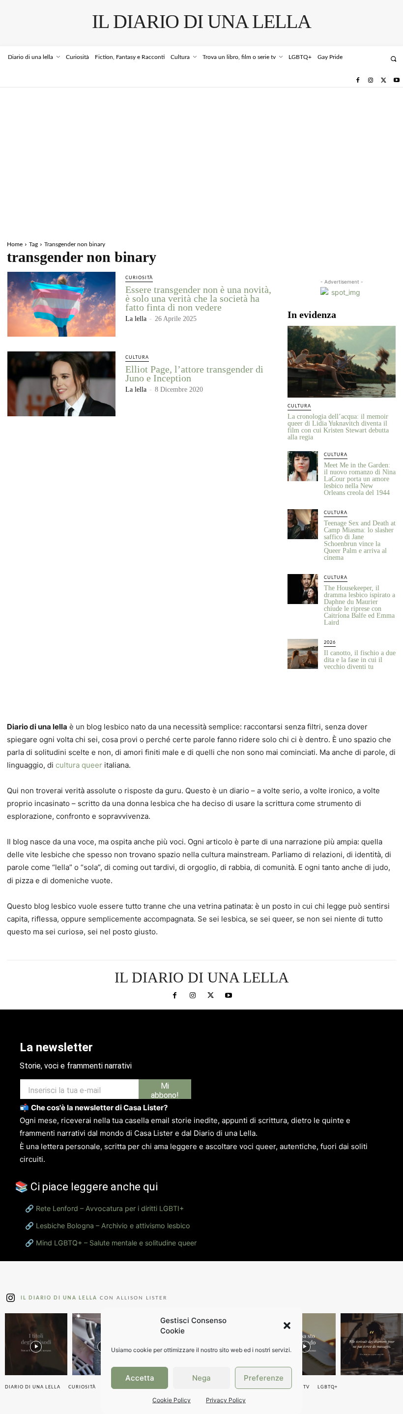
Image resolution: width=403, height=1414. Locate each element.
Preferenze (264, 1378)
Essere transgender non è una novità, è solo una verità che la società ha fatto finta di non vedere (198, 298)
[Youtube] (396, 80)
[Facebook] (357, 80)
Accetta (139, 1378)
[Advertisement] (201, 161)
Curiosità (139, 278)
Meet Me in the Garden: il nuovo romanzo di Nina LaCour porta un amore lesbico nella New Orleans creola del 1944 (360, 479)
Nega (201, 1378)
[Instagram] (370, 80)
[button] (287, 1325)
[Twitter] (383, 80)
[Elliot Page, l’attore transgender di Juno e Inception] (61, 383)
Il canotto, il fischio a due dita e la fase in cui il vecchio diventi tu (360, 659)
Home (15, 244)
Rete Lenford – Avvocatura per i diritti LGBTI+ (110, 1306)
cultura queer (79, 765)
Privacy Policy (226, 1400)
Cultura (137, 357)
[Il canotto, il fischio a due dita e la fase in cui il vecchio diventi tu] (303, 654)
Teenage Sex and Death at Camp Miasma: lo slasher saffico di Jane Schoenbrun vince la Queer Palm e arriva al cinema (360, 540)
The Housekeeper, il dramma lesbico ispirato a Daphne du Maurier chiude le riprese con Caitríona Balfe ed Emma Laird (359, 605)
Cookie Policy (171, 1400)
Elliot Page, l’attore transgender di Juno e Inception (194, 373)
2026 (330, 642)
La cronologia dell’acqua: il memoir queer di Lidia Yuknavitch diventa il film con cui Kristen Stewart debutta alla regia (338, 427)
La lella (135, 318)
